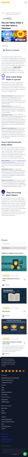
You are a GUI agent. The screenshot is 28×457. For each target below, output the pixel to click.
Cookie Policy (4, 436)
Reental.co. (16, 454)
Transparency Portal (6, 441)
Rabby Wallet (3, 79)
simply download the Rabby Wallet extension (13, 161)
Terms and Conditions (6, 439)
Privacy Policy (4, 434)
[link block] (14, 264)
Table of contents (12, 50)
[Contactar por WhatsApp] (25, 454)
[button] (25, 2)
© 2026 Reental (5, 446)
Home (3, 13)
